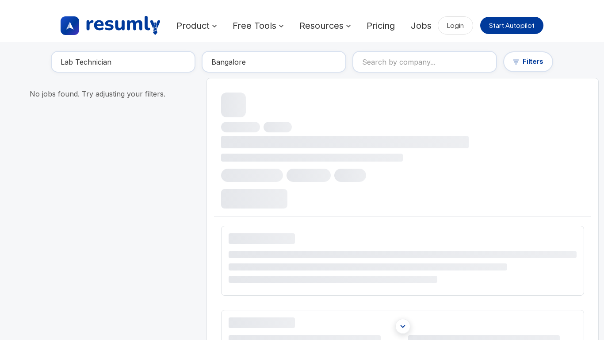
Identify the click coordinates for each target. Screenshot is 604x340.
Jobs (421, 25)
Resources (322, 25)
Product (194, 25)
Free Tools (256, 25)
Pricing (381, 25)
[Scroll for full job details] (402, 326)
